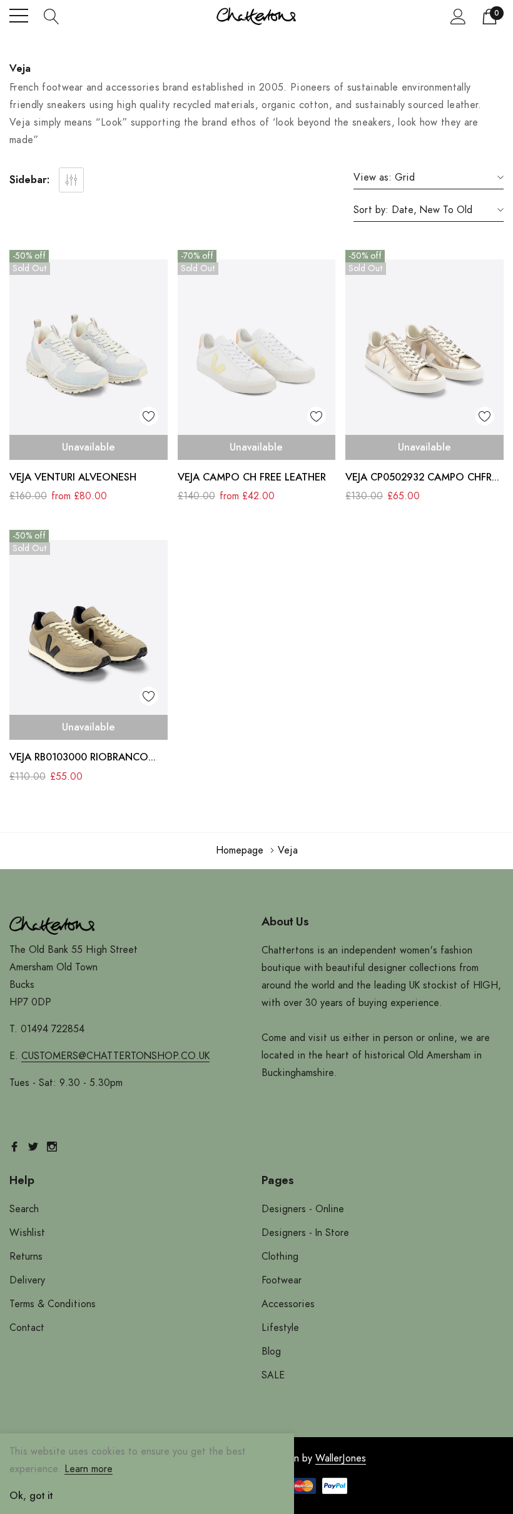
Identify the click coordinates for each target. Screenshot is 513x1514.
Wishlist (27, 1233)
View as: (372, 177)
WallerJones (340, 1458)
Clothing (280, 1257)
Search (24, 1209)
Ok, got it (31, 1496)
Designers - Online (303, 1209)
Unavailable (88, 447)
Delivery (27, 1280)
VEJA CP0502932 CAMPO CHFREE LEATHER (424, 479)
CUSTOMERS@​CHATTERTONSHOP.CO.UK (115, 1056)
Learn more (88, 1469)
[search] (51, 16)
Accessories (288, 1304)
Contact (26, 1328)
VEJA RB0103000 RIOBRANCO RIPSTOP (78, 758)
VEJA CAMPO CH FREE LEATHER (252, 477)
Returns (26, 1257)
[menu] (18, 15)
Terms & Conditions (52, 1304)
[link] (88, 350)
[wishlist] (149, 416)
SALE (273, 1375)
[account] (458, 16)
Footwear (282, 1280)
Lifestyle (280, 1328)
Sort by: (371, 210)
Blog (271, 1352)
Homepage (239, 850)
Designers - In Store (305, 1233)
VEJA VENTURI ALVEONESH (72, 477)
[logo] (257, 16)
